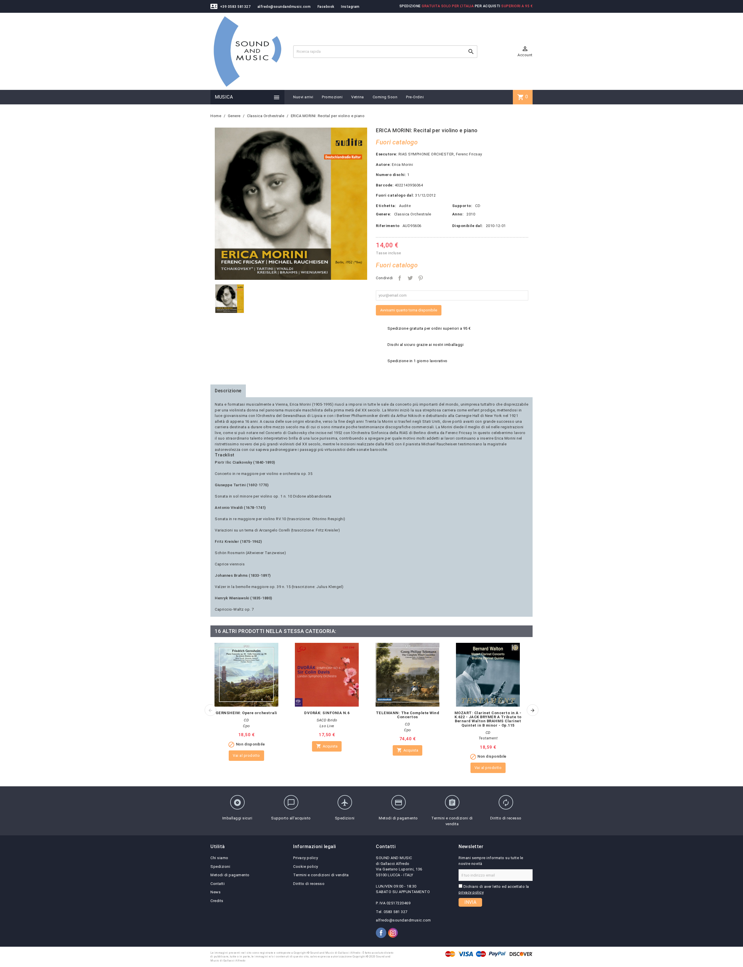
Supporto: (462, 206)
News (215, 892)
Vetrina (357, 97)
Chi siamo (219, 858)
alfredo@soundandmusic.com (284, 7)
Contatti (217, 883)
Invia (470, 902)
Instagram (350, 7)
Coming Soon (385, 97)
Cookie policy (305, 866)
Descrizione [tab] (228, 390)
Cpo (246, 726)
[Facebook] (381, 933)
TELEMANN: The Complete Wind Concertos (407, 715)
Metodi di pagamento (230, 875)
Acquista (327, 746)
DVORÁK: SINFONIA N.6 (326, 713)
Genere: (383, 214)
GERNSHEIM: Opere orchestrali (246, 713)
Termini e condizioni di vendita (321, 875)
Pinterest (420, 278)
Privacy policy (305, 858)
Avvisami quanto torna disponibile (408, 310)
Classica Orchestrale (412, 214)
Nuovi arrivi (303, 97)
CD (477, 206)
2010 (470, 214)
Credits (216, 901)
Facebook (326, 7)
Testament (488, 738)
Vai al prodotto (246, 755)
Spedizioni (220, 866)
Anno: (458, 214)
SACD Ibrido (327, 720)
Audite (405, 206)
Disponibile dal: (467, 226)
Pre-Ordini (415, 97)
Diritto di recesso (308, 883)
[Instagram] (393, 933)
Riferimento (388, 226)
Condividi (399, 278)
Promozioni (332, 97)
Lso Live (327, 726)
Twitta (410, 278)
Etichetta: (386, 206)
